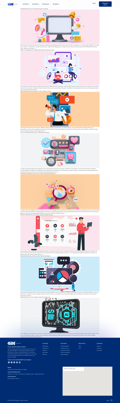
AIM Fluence (45, 352)
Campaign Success (65, 348)
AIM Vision (44, 350)
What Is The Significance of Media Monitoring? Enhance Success (37, 50)
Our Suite (25, 4)
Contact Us (99, 348)
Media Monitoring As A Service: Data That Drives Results (35, 256)
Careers (98, 350)
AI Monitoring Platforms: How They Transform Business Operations (38, 173)
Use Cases (35, 4)
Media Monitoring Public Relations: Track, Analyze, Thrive (35, 91)
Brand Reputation (64, 354)
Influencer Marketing (65, 352)
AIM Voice (44, 354)
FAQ (80, 348)
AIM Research (45, 348)
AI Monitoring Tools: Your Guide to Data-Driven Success (35, 297)
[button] (26, 4)
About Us (99, 346)
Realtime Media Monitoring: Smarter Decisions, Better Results (36, 214)
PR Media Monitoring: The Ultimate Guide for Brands (34, 8)
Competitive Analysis (65, 350)
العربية (93, 3)
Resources (45, 4)
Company (55, 4)
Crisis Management (65, 346)
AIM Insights (45, 346)
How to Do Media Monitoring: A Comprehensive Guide (34, 132)
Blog (80, 346)
